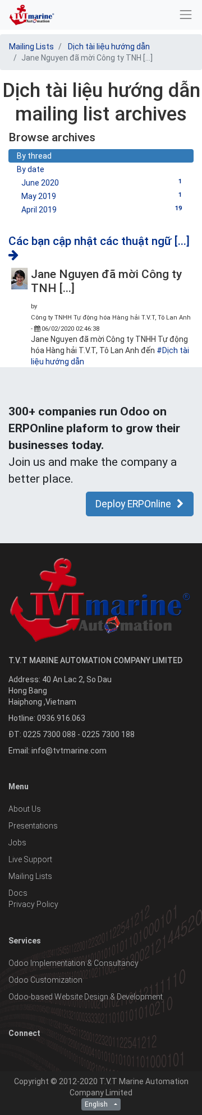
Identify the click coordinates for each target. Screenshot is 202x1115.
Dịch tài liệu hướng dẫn (109, 46)
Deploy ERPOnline (133, 504)
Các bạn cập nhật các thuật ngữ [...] (99, 241)
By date (30, 169)
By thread (34, 155)
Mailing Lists (31, 46)
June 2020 (101, 182)
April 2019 (101, 209)
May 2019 (101, 196)
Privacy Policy (33, 904)
